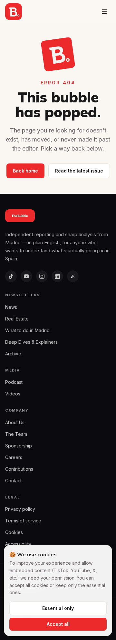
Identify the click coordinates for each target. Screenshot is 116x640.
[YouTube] (26, 276)
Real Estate (17, 318)
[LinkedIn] (57, 276)
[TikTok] (11, 276)
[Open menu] (104, 11)
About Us (14, 422)
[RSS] (73, 276)
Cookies (14, 532)
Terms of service (23, 520)
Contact (13, 480)
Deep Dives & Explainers (31, 342)
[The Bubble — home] (13, 11)
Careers (13, 457)
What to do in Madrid (27, 330)
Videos (12, 393)
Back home (25, 170)
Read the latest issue (79, 170)
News (11, 307)
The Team (16, 434)
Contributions (19, 469)
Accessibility (18, 544)
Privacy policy (20, 509)
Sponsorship (18, 445)
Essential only (58, 608)
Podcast (14, 382)
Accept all (58, 624)
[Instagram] (42, 276)
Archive (13, 353)
